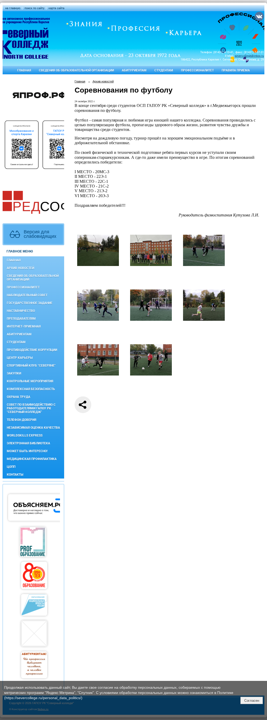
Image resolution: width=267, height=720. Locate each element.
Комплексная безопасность (31, 389)
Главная (24, 70)
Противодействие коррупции (32, 350)
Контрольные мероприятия (30, 381)
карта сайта (56, 8)
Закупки (14, 373)
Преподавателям (21, 318)
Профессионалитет (197, 70)
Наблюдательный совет (27, 295)
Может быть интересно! (27, 451)
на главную (12, 8)
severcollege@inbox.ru (249, 56)
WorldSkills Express (25, 435)
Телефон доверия (21, 420)
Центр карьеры (20, 358)
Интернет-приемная (24, 326)
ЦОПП (11, 467)
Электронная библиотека (28, 443)
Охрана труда (18, 397)
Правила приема (236, 70)
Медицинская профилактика (32, 459)
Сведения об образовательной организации (76, 70)
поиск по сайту (34, 8)
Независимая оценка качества (33, 427)
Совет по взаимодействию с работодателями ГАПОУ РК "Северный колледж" (31, 408)
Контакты (15, 474)
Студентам (163, 70)
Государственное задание (29, 303)
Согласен (251, 701)
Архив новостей (20, 268)
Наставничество (21, 311)
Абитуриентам (134, 70)
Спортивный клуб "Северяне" (31, 365)
